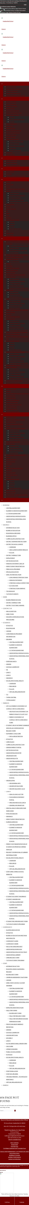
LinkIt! (8, 213)
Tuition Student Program (12, 411)
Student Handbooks (11, 367)
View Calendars (14, 1142)
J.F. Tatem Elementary (12, 91)
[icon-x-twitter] (1, 15)
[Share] (2, 1170)
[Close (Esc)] (0, 1170)
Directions (9, 174)
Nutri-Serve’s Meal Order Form (14, 468)
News (4, 158)
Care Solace (9, 266)
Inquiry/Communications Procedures (16, 176)
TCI (7, 231)
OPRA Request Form (11, 409)
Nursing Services (10, 319)
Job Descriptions (10, 461)
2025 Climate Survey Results (16, 119)
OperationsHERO (11, 472)
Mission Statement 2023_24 (13, 130)
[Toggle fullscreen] (3, 1170)
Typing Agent (9, 235)
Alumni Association (11, 389)
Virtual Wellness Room (15, 228)
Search (5, 500)
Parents (5, 238)
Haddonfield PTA (11, 277)
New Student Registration (13, 132)
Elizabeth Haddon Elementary (14, 89)
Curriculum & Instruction (12, 110)
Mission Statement (14, 144)
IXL (7, 211)
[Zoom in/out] (5, 1170)
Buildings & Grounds (11, 106)
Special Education (11, 137)
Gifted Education (10, 128)
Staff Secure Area (10, 492)
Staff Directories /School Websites (15, 352)
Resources (12, 224)
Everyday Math (10, 204)
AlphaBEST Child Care (12, 259)
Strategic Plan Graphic (15, 150)
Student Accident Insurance (13, 365)
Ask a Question (10, 171)
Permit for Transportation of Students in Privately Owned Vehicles (16, 846)
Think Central (9, 233)
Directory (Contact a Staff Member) (15, 428)
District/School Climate (12, 115)
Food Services (14, 1146)
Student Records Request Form (14, 380)
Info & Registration (14, 261)
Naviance (8, 217)
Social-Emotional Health (12, 220)
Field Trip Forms (10, 444)
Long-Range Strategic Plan (16, 141)
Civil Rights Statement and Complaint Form (14, 1148)
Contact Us (6, 168)
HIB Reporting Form (14, 294)
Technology (9, 152)
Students (5, 179)
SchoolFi (8, 477)
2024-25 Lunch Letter (15, 301)
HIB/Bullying (9, 290)
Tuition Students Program (13, 383)
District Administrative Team (14, 113)
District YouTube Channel (13, 165)
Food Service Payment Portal (17, 303)
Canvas (8, 186)
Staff (4, 414)
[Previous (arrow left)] (0, 1172)
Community (6, 386)
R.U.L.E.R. (11, 121)
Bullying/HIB (9, 184)
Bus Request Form (11, 422)
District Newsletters (11, 124)
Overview (11, 117)
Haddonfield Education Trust (14, 404)
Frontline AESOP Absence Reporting (16, 455)
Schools (5, 83)
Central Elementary (11, 86)
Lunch (7, 215)
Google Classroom (11, 209)
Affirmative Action (11, 102)
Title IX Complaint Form (14, 1139)
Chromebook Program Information (15, 189)
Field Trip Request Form (15, 448)
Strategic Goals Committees (16, 146)
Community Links (10, 396)
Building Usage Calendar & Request (15, 419)
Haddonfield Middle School (13, 93)
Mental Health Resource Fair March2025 (17, 310)
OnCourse (9, 470)
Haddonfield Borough (12, 402)
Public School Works (11, 475)
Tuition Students (10, 155)
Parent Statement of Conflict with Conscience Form (18, 719)
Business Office (10, 108)
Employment (9, 126)
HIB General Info (13, 292)
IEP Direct (9, 464)
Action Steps (12, 148)
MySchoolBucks (10, 312)
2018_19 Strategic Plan (12, 139)
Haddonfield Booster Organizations (15, 274)
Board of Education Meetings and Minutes (17, 393)
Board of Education (11, 104)
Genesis (8, 206)
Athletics (8, 182)
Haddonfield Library (11, 407)
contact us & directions (14, 1159)
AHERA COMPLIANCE (14, 1157)
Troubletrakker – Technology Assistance (17, 495)
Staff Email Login (10, 490)
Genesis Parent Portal (12, 270)
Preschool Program (11, 135)
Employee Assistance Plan (13, 441)
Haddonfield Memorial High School (15, 95)
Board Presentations (11, 161)
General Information (14, 308)
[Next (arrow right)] (2, 1172)
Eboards (8, 191)
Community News (11, 398)
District (5, 98)
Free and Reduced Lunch (15, 305)
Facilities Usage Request (12, 400)
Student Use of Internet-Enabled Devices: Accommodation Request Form (17, 728)
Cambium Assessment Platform (14, 424)
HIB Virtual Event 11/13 (15, 297)
